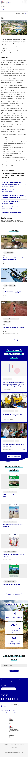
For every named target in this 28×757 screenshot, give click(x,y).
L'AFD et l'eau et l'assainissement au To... (13, 495)
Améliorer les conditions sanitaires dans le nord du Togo (14, 258)
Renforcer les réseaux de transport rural (10, 208)
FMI (8, 123)
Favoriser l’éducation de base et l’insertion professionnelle (13, 196)
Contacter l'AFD (6, 744)
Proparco (18, 114)
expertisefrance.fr (5, 710)
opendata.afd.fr (13, 712)
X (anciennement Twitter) (6, 699)
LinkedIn (13, 699)
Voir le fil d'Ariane (4, 6)
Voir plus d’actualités (14, 456)
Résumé (5, 9)
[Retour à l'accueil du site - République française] (9, 2)
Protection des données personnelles (17, 744)
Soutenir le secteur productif (11, 212)
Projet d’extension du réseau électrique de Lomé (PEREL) (12, 292)
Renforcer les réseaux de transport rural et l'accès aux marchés (13, 328)
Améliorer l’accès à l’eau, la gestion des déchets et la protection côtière (11, 184)
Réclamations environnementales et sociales (12, 752)
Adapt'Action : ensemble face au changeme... (13, 525)
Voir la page (14, 670)
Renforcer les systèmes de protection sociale (11, 202)
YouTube (9, 699)
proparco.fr (3, 712)
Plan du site (7, 755)
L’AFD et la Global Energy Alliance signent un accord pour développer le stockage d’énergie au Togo (13, 384)
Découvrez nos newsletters (8, 688)
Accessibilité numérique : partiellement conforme (14, 749)
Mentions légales (14, 747)
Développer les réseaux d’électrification (10, 191)
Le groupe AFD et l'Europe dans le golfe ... (13, 555)
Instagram (17, 699)
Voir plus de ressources (14, 594)
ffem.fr (14, 710)
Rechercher (22, 2)
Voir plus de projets (14, 340)
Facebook (2, 699)
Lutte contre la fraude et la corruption (17, 755)
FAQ (22, 752)
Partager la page (25, 13)
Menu (25, 2)
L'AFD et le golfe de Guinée (11, 584)
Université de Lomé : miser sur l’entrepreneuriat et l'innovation (12, 415)
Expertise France (6, 115)
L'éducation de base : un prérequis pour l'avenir (13, 445)
